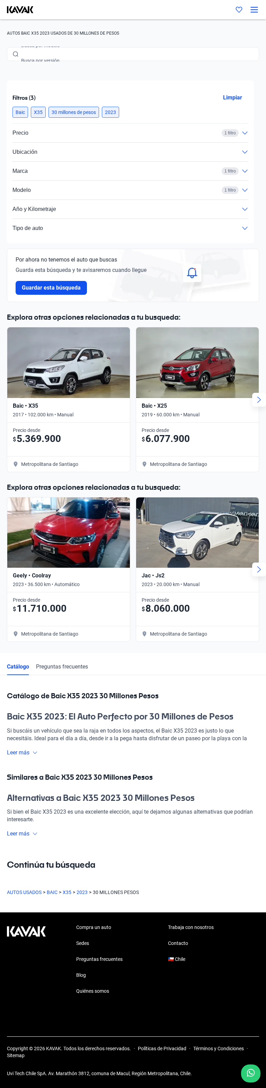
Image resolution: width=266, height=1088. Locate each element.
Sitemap (16, 1055)
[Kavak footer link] (26, 960)
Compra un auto (93, 927)
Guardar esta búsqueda (51, 287)
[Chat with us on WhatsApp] (251, 1073)
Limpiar (232, 97)
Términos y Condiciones (218, 1048)
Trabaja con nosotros (191, 927)
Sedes (82, 943)
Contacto (178, 943)
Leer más (18, 752)
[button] (20, 112)
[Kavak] (16, 9)
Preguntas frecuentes (62, 666)
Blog (81, 975)
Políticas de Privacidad (162, 1048)
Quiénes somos (92, 991)
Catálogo (18, 666)
